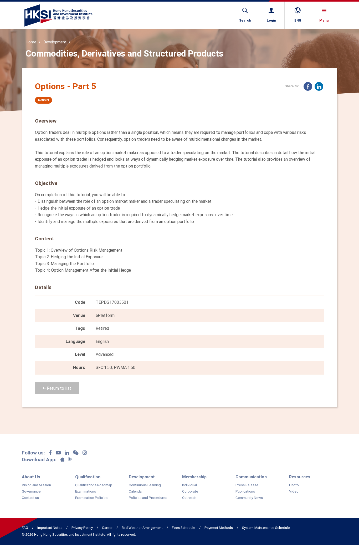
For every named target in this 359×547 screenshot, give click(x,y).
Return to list (58, 388)
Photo (294, 485)
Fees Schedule (183, 527)
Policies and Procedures (148, 498)
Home (31, 42)
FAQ (25, 527)
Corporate (190, 491)
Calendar (136, 491)
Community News (249, 498)
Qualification (87, 476)
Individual (189, 485)
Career (107, 527)
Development (55, 42)
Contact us (30, 498)
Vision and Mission (36, 485)
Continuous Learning (145, 485)
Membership (194, 476)
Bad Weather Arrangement (142, 527)
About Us (31, 476)
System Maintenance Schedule (266, 527)
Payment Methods (218, 527)
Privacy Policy (82, 527)
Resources (299, 476)
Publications (245, 491)
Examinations (85, 491)
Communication (251, 476)
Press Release (246, 485)
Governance (31, 491)
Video (294, 491)
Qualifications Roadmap (93, 485)
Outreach (189, 498)
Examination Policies (91, 498)
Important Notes (49, 527)
